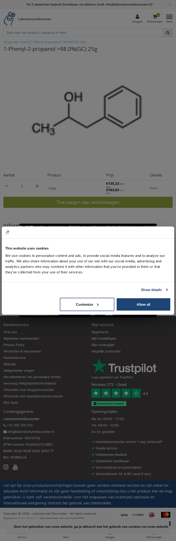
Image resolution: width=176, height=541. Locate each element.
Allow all (143, 304)
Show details (151, 290)
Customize (84, 304)
